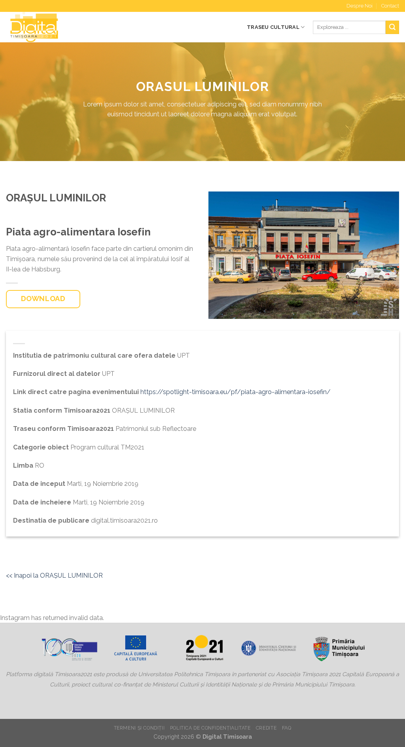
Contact (390, 6)
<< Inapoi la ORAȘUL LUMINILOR (54, 575)
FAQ (286, 728)
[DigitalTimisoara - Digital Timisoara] (60, 27)
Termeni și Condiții (139, 728)
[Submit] (392, 27)
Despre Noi (359, 6)
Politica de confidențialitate (210, 728)
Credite (266, 728)
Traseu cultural (273, 27)
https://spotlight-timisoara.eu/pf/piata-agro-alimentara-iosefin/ (235, 392)
